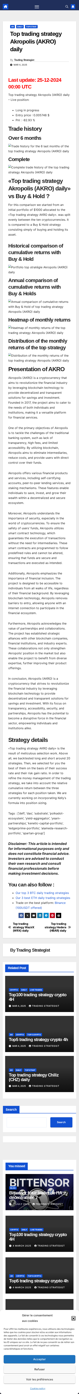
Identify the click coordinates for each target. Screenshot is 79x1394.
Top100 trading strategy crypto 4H (38, 997)
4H (12, 27)
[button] (73, 1318)
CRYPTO (14, 990)
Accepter (39, 1359)
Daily (20, 27)
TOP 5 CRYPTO (34, 1035)
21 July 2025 (21, 1204)
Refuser (39, 1369)
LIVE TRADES (36, 990)
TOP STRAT (31, 27)
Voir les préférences (39, 1379)
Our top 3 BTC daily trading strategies (42, 893)
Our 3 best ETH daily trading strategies (43, 898)
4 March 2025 (22, 1245)
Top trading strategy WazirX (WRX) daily (23, 927)
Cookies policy (37, 1388)
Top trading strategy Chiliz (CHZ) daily (34, 1077)
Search (11, 1109)
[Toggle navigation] (37, 6)
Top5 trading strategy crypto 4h (38, 1039)
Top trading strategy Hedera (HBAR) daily (55, 927)
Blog (13, 1188)
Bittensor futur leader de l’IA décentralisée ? (35, 1195)
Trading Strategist (24, 59)
